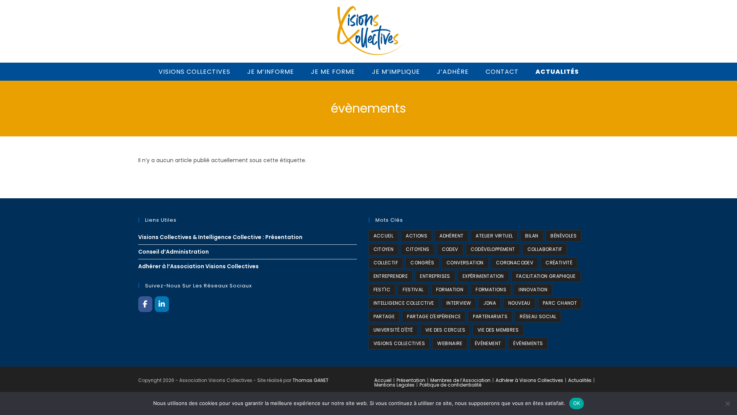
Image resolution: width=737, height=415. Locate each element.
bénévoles (563, 235)
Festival (413, 289)
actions (416, 235)
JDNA (489, 303)
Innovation (533, 289)
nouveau (519, 303)
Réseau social (538, 316)
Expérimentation (483, 276)
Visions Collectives (399, 343)
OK (576, 403)
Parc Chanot (560, 303)
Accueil (383, 380)
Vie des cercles (445, 330)
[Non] (727, 403)
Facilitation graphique (546, 276)
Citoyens (417, 249)
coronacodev (514, 262)
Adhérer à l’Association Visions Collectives (198, 266)
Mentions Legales (394, 385)
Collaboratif (544, 249)
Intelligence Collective (403, 303)
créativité (558, 262)
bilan (531, 235)
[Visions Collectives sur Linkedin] (162, 304)
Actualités (580, 380)
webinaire (450, 343)
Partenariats (490, 316)
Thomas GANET (310, 380)
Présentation (411, 380)
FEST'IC (382, 289)
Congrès (422, 262)
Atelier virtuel (494, 235)
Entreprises (435, 276)
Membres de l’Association (460, 380)
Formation (450, 289)
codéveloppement (493, 249)
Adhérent (451, 235)
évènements (528, 343)
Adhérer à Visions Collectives (529, 380)
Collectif (385, 262)
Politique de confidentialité (450, 385)
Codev (450, 249)
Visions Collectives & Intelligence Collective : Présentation (220, 237)
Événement (488, 343)
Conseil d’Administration (173, 252)
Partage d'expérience (434, 316)
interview (458, 303)
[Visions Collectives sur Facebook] (145, 304)
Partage (384, 316)
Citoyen (383, 249)
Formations (491, 289)
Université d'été (393, 330)
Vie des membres (498, 330)
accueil (383, 235)
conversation (465, 262)
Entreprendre (390, 276)
